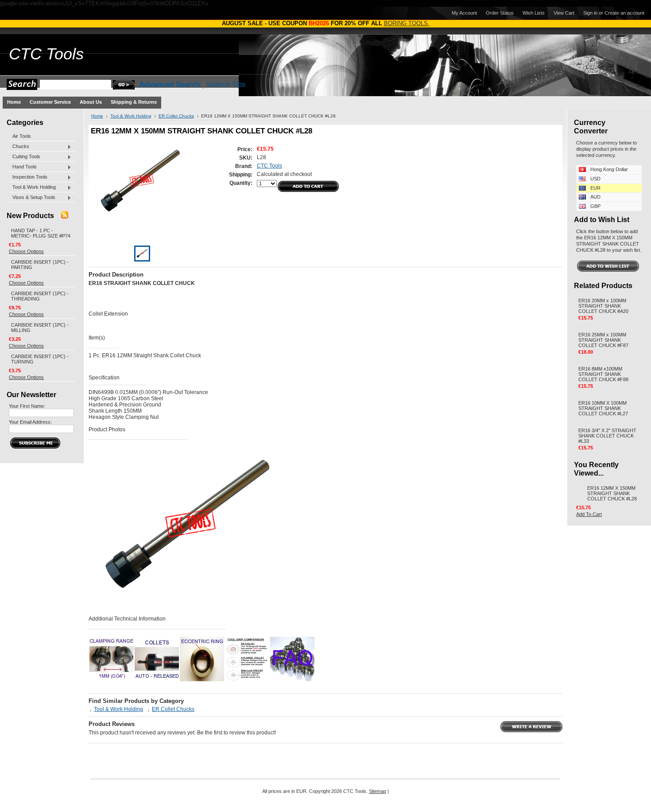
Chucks (19, 147)
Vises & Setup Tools (32, 198)
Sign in (590, 13)
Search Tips (226, 84)
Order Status (500, 13)
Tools (46, 54)
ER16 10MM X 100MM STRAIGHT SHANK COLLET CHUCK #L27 (603, 408)
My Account (464, 13)
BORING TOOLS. (407, 23)
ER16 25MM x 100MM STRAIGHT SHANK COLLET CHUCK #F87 (603, 340)
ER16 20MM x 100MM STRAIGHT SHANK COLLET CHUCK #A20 (603, 306)
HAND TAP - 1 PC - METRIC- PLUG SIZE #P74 (40, 233)
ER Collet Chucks (176, 115)
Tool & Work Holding (32, 187)
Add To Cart (589, 514)
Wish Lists (534, 13)
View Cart (564, 13)
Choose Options (26, 251)
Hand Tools (23, 167)
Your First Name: (27, 406)
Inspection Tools (28, 177)
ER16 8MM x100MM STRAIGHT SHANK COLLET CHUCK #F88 (603, 374)
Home (97, 115)
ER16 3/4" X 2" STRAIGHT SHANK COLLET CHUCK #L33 (607, 436)
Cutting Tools (24, 157)
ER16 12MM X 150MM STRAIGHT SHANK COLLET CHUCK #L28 (612, 493)
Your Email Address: (30, 422)
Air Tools (21, 136)
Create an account (624, 13)
